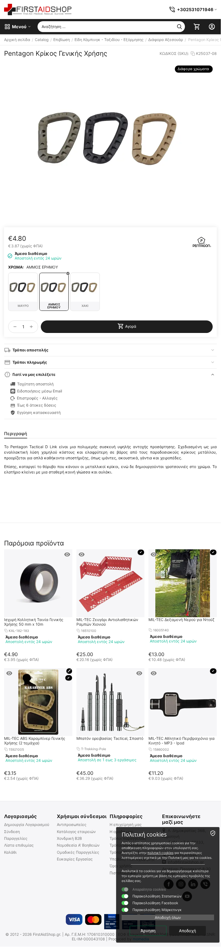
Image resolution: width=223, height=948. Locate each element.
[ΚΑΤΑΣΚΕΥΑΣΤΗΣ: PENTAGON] (202, 241)
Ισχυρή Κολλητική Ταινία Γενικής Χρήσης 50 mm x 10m (33, 621)
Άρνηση (148, 930)
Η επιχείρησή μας (126, 824)
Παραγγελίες (15, 838)
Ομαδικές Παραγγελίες (78, 852)
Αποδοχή (187, 930)
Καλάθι (10, 852)
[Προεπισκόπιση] (67, 554)
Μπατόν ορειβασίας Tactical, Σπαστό (109, 738)
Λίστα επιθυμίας (19, 845)
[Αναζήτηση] (179, 27)
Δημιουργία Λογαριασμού (26, 824)
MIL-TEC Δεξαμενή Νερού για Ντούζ (181, 619)
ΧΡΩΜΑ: (16, 267)
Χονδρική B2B (69, 838)
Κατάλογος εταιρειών (76, 831)
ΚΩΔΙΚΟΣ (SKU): (174, 53)
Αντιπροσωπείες (71, 824)
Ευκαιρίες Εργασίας (75, 859)
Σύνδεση (12, 831)
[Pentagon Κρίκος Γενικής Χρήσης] (110, 138)
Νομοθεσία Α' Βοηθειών (78, 845)
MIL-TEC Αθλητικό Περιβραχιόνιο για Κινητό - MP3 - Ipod (181, 740)
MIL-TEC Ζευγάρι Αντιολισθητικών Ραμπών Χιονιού (107, 621)
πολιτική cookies (160, 853)
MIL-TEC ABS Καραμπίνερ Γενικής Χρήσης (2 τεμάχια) (34, 740)
